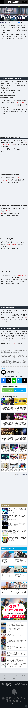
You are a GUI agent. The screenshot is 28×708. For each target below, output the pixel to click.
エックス (8, 381)
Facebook (3, 381)
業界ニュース (3, 22)
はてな (19, 380)
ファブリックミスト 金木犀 (21, 474)
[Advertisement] (14, 61)
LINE (14, 381)
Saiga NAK (14, 2)
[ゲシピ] (14, 619)
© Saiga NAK (14, 704)
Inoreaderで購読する (20, 390)
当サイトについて (9, 675)
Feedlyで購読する (8, 390)
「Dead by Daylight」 (12, 244)
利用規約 (23, 675)
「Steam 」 (13, 343)
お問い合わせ (17, 675)
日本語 (23, 1)
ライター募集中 (15, 678)
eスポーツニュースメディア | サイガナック (14, 696)
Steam (3, 368)
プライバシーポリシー (6, 678)
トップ (3, 675)
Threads (24, 381)
